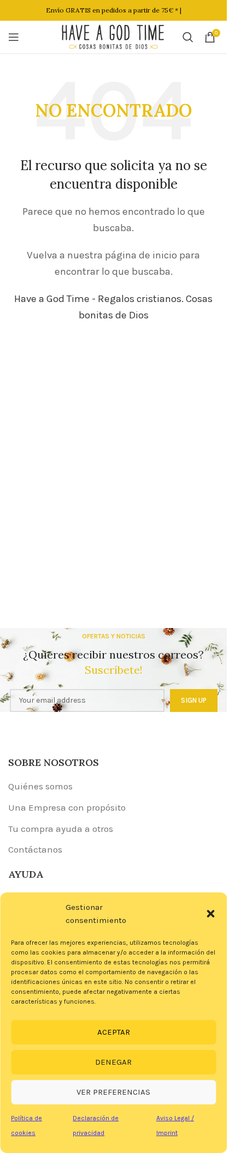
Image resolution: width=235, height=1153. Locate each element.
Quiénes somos (40, 786)
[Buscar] (188, 37)
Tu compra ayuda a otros (60, 828)
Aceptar (113, 1032)
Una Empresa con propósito (67, 807)
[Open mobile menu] (14, 37)
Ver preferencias (113, 1092)
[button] (210, 913)
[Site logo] (114, 36)
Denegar (113, 1062)
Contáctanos (35, 849)
